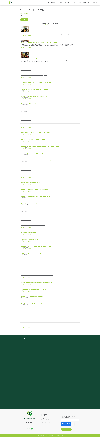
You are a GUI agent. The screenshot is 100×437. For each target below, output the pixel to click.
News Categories (24, 13)
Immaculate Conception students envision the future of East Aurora (35, 67)
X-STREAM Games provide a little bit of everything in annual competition (35, 132)
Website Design (58, 435)
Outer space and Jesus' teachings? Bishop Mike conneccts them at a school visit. (37, 260)
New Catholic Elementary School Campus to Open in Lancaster (34, 58)
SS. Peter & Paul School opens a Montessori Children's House (33, 110)
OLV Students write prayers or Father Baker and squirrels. (32, 253)
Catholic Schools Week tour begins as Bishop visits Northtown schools (35, 196)
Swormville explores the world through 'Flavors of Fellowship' (33, 153)
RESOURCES (44, 414)
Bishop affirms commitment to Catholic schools (30, 203)
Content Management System (48, 435)
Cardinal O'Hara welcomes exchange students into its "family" (33, 210)
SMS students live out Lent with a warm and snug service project (34, 125)
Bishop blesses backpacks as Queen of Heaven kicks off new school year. (36, 246)
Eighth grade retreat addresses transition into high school (33, 139)
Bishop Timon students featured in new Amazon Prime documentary (35, 303)
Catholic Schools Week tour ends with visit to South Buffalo (33, 175)
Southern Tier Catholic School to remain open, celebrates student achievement (37, 282)
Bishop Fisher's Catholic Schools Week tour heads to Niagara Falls (34, 189)
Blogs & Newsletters (84, 2)
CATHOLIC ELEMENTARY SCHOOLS (49, 419)
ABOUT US (43, 415)
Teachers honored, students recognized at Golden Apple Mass (34, 289)
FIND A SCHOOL (44, 413)
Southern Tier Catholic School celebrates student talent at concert (35, 89)
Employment (95, 2)
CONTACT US (44, 417)
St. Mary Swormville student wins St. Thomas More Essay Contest (34, 75)
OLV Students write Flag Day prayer (28, 310)
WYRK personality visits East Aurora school (29, 239)
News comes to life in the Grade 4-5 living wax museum (32, 296)
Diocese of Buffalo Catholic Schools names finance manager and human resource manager (39, 103)
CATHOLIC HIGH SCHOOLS (47, 421)
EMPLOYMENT (44, 418)
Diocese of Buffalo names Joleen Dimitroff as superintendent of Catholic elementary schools (40, 146)
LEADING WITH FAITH (46, 422)
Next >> (57, 24)
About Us (53, 2)
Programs (60, 2)
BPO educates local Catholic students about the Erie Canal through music (36, 160)
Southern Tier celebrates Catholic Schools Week (31, 182)
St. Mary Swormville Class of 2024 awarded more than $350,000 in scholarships (37, 275)
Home (48, 2)
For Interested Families (71, 2)
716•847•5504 (30, 425)
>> (55, 24)
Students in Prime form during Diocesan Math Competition (33, 225)
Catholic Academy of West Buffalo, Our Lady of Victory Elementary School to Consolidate (39, 42)
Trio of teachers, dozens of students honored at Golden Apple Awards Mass (36, 82)
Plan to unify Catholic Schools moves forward (30, 32)
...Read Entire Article (26, 35)
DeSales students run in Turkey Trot (28, 232)
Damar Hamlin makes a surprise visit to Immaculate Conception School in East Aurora (38, 325)
